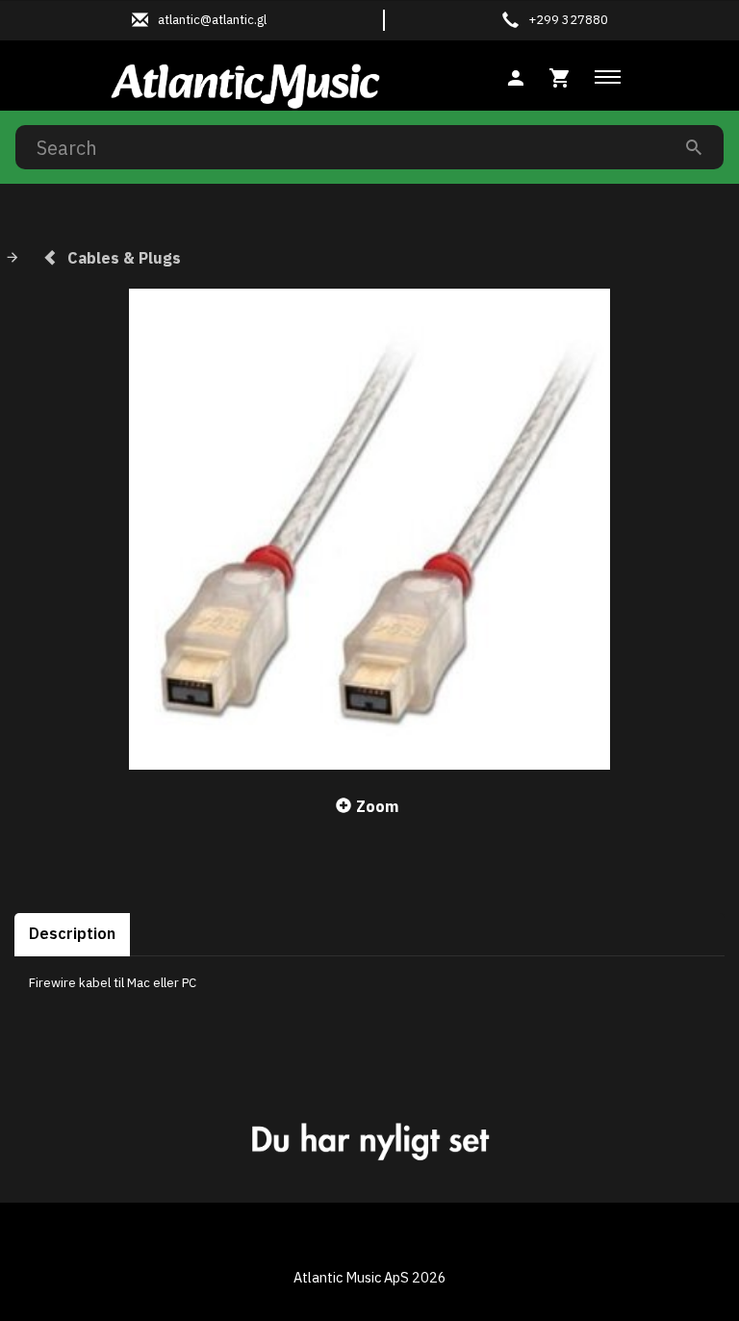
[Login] (515, 75)
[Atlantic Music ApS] (245, 82)
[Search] (694, 146)
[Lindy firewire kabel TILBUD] (369, 529)
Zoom (377, 806)
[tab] (560, 75)
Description (72, 933)
